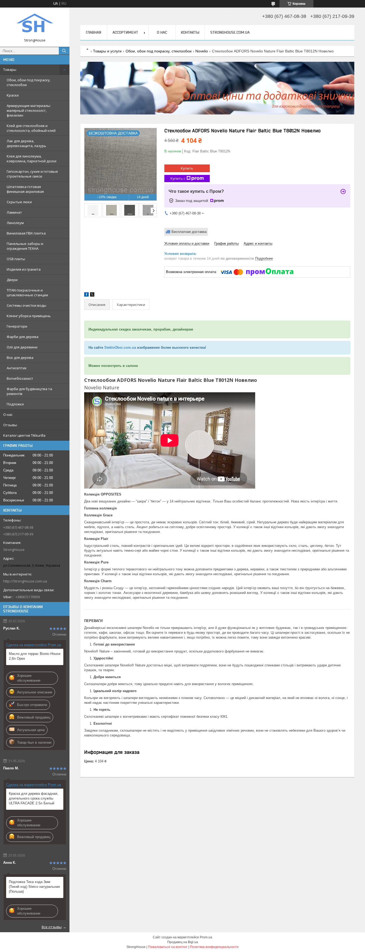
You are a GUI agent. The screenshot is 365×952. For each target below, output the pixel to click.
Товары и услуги (107, 51)
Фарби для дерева (22, 336)
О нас (8, 414)
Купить (187, 168)
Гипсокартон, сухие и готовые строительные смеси (32, 174)
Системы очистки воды (26, 305)
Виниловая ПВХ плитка (26, 233)
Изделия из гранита (24, 269)
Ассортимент (125, 32)
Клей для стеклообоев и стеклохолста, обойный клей (31, 128)
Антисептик (17, 368)
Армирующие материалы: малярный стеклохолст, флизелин (29, 110)
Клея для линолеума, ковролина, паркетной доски (31, 158)
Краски (13, 95)
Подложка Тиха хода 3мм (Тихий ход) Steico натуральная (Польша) (34, 886)
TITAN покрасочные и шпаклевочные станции (27, 292)
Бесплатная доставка (189, 232)
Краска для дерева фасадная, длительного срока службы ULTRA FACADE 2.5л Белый (33, 798)
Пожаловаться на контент (168, 947)
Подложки (15, 404)
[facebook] (86, 295)
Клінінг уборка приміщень (29, 315)
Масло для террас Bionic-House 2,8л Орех (34, 656)
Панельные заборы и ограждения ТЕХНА (25, 246)
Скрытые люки (19, 201)
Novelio (201, 51)
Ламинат (14, 212)
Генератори (17, 326)
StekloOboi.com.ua (120, 348)
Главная (93, 32)
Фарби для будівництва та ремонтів (29, 391)
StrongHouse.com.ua (230, 32)
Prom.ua (206, 937)
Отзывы (10, 425)
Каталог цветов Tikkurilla (24, 435)
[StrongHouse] (34, 24)
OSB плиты (16, 258)
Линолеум (15, 222)
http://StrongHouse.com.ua (25, 581)
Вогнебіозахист (20, 378)
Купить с (177, 178)
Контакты (190, 32)
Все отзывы (52, 926)
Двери (12, 279)
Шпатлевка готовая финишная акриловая (25, 189)
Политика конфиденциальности (214, 947)
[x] (92, 295)
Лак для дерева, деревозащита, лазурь (26, 143)
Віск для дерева (20, 357)
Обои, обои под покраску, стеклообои (29, 82)
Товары (9, 69)
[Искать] (64, 51)
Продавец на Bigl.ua (182, 942)
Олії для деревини (22, 347)
